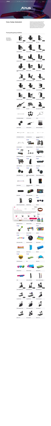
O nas (17, 1)
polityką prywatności (29, 213)
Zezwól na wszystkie (33, 218)
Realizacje (27, 1)
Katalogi (24, 1)
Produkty (22, 1)
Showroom (31, 1)
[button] (21, 1)
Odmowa (18, 218)
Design (19, 1)
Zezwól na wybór (25, 218)
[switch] (22, 216)
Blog (29, 1)
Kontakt (34, 1)
